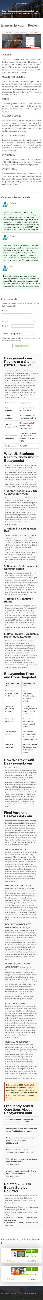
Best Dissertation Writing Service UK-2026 (21, 11)
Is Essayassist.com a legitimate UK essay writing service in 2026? (19, 1120)
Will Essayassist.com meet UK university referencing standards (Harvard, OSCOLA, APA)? (21, 1140)
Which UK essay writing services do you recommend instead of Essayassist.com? (21, 1161)
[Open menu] (37, 5)
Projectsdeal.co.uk (26, 433)
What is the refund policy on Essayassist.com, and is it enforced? (20, 1151)
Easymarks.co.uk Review (13, 1212)
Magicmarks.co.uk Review (13, 1223)
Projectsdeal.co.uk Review (13, 1207)
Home (4, 11)
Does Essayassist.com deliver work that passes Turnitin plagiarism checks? (21, 1130)
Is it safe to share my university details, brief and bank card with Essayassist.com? (21, 1173)
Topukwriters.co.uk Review (13, 1217)
